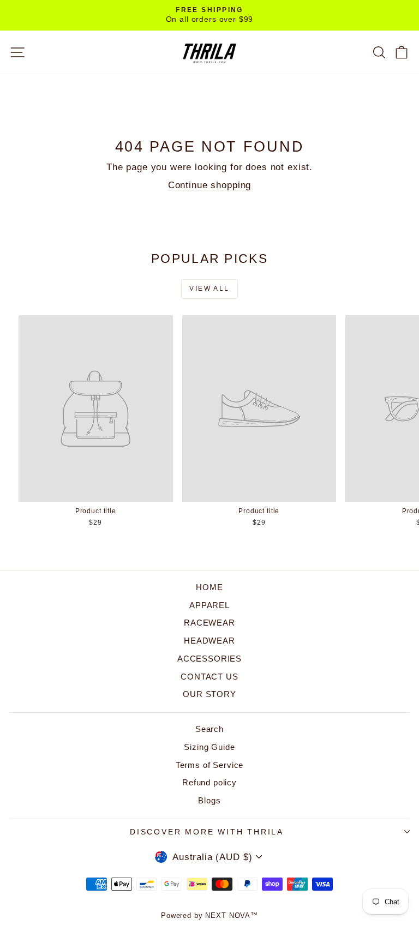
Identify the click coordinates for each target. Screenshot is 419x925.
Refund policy (209, 782)
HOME (209, 587)
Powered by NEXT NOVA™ (209, 915)
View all (209, 288)
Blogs (209, 800)
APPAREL (209, 605)
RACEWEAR (209, 622)
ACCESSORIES (209, 658)
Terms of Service (210, 765)
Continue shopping (209, 185)
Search (209, 729)
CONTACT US (209, 676)
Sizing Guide (209, 747)
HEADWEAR (209, 640)
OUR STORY (209, 694)
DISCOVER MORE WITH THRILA (207, 831)
